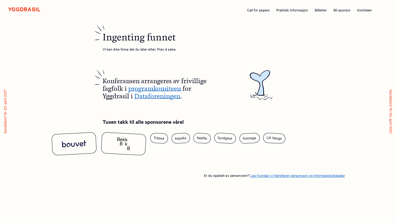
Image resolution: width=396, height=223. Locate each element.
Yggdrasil (24, 9)
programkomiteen (154, 88)
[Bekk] (123, 143)
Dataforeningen (157, 96)
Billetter (321, 10)
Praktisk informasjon (292, 10)
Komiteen (364, 10)
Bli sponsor (342, 10)
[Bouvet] (74, 143)
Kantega (249, 137)
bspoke (180, 137)
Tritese (159, 137)
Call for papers (258, 10)
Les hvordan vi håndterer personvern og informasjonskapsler (297, 175)
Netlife (202, 137)
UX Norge (274, 137)
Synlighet (225, 137)
